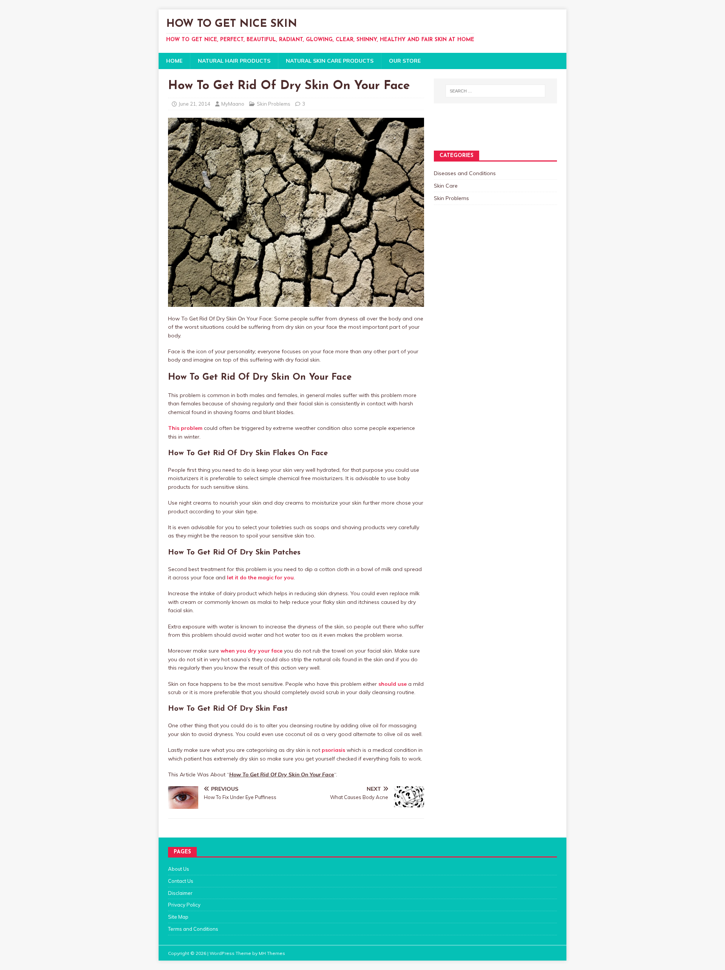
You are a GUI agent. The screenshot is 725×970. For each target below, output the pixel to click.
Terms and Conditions (193, 929)
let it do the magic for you (260, 577)
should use (392, 684)
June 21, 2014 (194, 104)
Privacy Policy (184, 905)
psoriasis (333, 750)
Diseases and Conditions (465, 173)
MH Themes (272, 953)
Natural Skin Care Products (329, 60)
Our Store (405, 60)
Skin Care (446, 185)
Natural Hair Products (234, 60)
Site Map (178, 917)
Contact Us (180, 881)
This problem (185, 428)
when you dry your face (251, 650)
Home (174, 60)
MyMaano (232, 104)
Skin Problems (273, 104)
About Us (178, 869)
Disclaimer (180, 893)
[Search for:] (495, 91)
